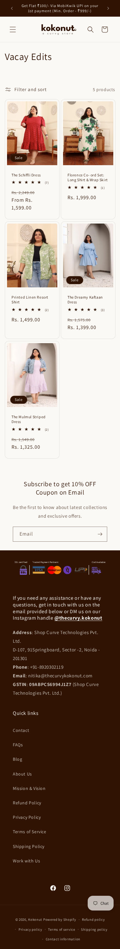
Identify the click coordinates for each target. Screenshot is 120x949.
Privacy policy (30, 929)
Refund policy (93, 919)
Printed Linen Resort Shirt (30, 300)
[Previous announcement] (12, 8)
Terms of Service (29, 832)
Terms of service (61, 929)
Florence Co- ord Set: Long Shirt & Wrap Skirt (88, 177)
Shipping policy (94, 929)
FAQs (18, 745)
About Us (22, 774)
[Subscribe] (100, 534)
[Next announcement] (108, 8)
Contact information (63, 939)
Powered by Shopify (59, 919)
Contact (21, 730)
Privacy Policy (27, 817)
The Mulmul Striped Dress (29, 419)
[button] (13, 29)
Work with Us (26, 861)
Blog (17, 759)
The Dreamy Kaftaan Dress (85, 300)
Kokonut (35, 919)
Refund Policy (27, 803)
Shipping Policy (28, 846)
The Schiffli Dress (26, 175)
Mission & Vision (29, 788)
